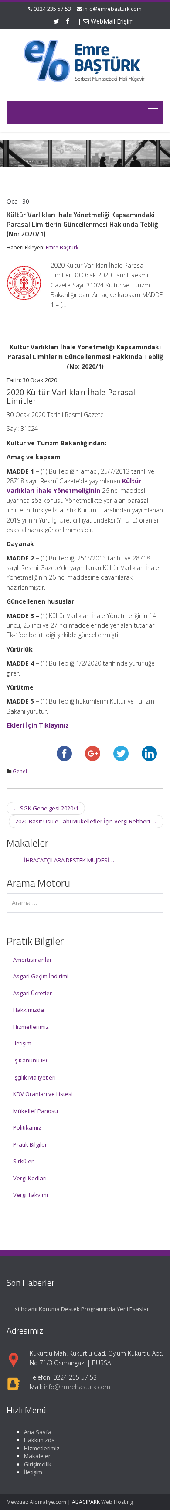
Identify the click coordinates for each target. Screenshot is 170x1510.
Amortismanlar (32, 959)
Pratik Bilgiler (30, 1144)
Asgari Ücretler (32, 993)
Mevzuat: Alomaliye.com (36, 1502)
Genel (20, 771)
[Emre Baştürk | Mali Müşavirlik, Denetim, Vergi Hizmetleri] (85, 60)
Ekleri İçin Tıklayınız (38, 725)
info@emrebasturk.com (112, 9)
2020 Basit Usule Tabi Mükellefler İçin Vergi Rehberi (86, 821)
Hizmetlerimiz (31, 1027)
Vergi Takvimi (30, 1195)
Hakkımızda (28, 1010)
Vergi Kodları (30, 1178)
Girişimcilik (37, 1464)
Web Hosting (117, 1502)
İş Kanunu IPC (31, 1060)
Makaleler (37, 1456)
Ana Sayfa (37, 1432)
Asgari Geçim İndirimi (40, 976)
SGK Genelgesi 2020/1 (45, 808)
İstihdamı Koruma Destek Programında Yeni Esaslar (81, 1309)
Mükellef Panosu (35, 1111)
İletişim (22, 1043)
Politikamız (27, 1127)
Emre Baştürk (62, 247)
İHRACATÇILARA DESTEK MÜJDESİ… (69, 860)
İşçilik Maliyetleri (34, 1077)
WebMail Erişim (111, 21)
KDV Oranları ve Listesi (43, 1094)
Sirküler (23, 1161)
